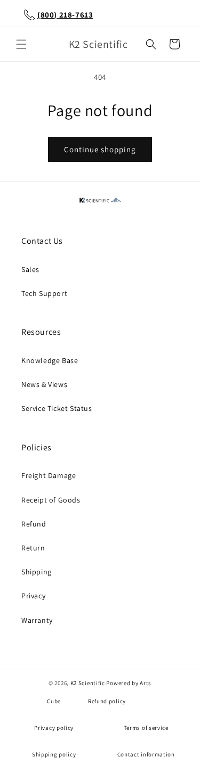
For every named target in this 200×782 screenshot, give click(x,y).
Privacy (33, 595)
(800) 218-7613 (65, 15)
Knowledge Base (49, 360)
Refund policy (107, 701)
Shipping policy (54, 754)
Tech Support (44, 293)
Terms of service (146, 727)
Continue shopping (100, 149)
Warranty (37, 620)
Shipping (36, 572)
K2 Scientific (87, 683)
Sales (30, 269)
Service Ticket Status (56, 408)
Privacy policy (54, 727)
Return (33, 548)
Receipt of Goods (51, 500)
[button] (21, 44)
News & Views (44, 384)
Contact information (146, 754)
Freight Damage (48, 475)
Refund (33, 524)
